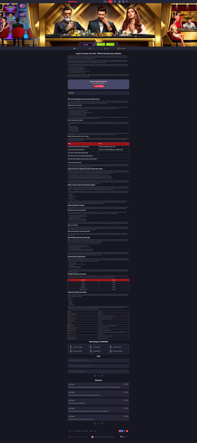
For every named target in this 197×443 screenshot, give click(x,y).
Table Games (78, 431)
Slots (70, 431)
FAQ (95, 431)
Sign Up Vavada (98, 86)
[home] (72, 1)
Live (73, 431)
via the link (115, 316)
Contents (91, 431)
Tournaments (85, 431)
